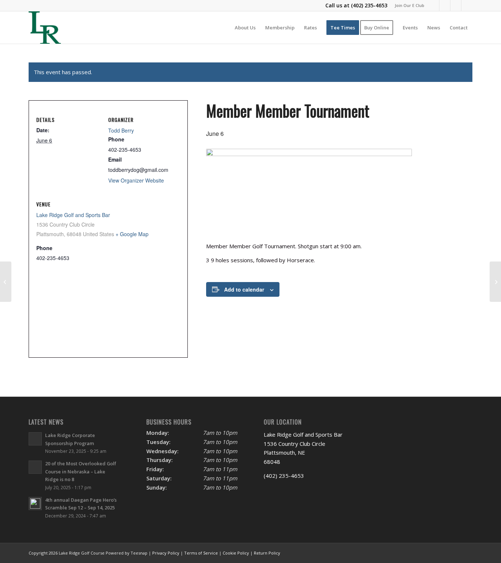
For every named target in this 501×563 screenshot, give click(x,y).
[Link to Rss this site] (466, 5)
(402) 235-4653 (369, 5)
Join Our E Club (409, 5)
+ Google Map (132, 234)
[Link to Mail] (455, 5)
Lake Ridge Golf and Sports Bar (73, 215)
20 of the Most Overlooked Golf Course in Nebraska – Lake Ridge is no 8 (80, 471)
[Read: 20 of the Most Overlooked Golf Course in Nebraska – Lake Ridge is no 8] (35, 467)
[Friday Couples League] (5, 281)
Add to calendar (244, 289)
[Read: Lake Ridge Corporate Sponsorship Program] (35, 438)
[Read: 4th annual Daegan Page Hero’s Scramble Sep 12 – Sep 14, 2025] (35, 503)
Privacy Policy (165, 553)
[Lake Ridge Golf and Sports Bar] (45, 27)
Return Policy (267, 553)
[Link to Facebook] (433, 5)
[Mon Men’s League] (495, 281)
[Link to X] (444, 5)
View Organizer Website (136, 180)
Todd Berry (121, 130)
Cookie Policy (236, 553)
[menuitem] (407, 5)
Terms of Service (201, 553)
